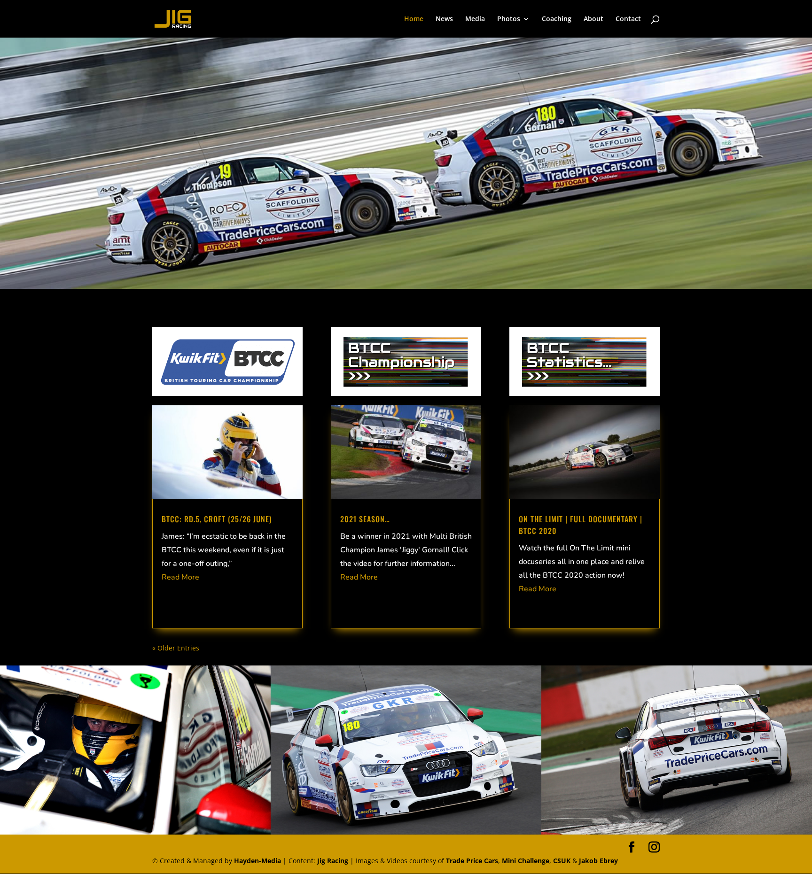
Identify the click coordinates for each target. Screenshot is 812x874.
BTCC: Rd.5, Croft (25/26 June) (217, 519)
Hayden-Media (257, 860)
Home (413, 19)
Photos (508, 19)
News (444, 19)
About (593, 19)
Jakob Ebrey (598, 860)
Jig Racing (332, 860)
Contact (628, 19)
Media (475, 19)
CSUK (561, 860)
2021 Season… (365, 519)
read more (180, 577)
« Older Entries (175, 647)
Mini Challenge (525, 860)
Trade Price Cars (472, 860)
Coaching (556, 19)
